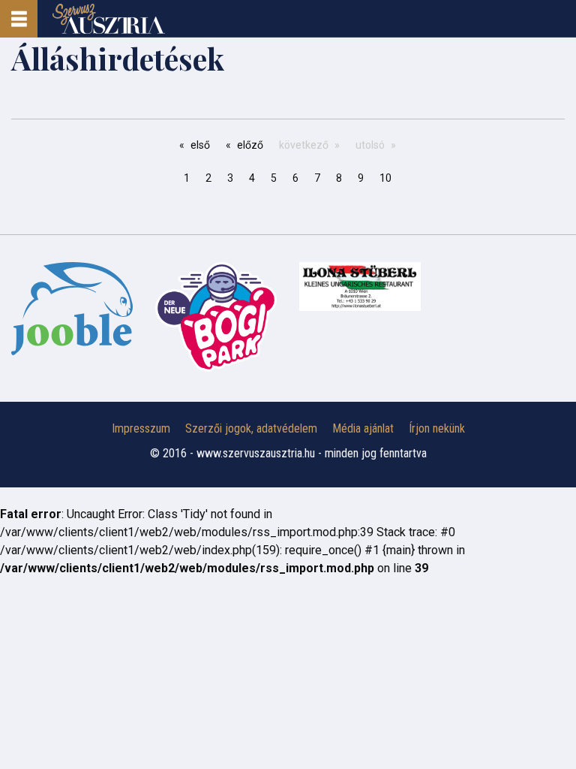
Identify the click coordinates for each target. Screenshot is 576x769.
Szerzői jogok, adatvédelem (251, 428)
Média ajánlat (363, 428)
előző (250, 145)
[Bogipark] (72, 308)
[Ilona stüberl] (360, 286)
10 (386, 178)
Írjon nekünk (437, 428)
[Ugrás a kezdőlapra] (108, 19)
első (200, 145)
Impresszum (141, 428)
